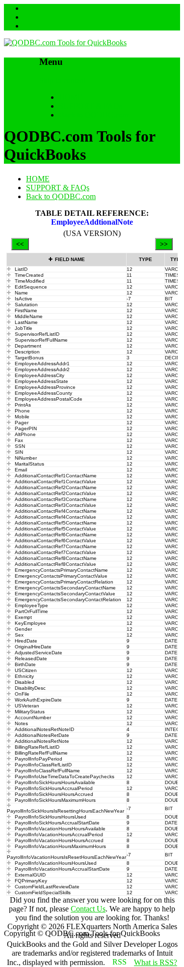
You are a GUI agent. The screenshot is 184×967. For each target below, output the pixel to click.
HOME (70, 97)
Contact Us (88, 909)
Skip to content (62, 80)
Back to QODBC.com (94, 115)
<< (20, 244)
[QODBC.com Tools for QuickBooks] (65, 42)
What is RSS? (155, 962)
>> (164, 244)
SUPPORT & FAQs (90, 106)
